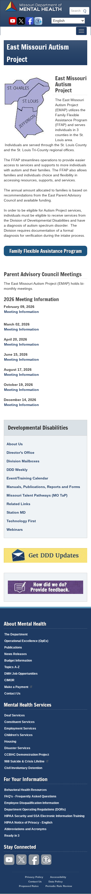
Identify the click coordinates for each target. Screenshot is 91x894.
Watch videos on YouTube (12, 21)
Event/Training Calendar (27, 478)
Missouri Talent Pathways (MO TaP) (37, 495)
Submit (84, 11)
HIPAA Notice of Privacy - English (28, 822)
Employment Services (20, 728)
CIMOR (9, 680)
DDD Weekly (17, 470)
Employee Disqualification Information (31, 803)
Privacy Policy (34, 877)
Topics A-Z (11, 667)
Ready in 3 (11, 835)
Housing (10, 741)
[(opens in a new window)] (45, 555)
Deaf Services (14, 715)
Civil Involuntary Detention (23, 768)
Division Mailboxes (23, 461)
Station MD (16, 512)
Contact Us (12, 693)
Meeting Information (21, 312)
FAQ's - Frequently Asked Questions (30, 796)
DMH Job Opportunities (21, 673)
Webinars (15, 529)
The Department (16, 634)
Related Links (18, 504)
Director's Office (20, 453)
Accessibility (38, 21)
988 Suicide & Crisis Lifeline (24, 761)
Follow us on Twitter (21, 21)
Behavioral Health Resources (25, 790)
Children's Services (18, 735)
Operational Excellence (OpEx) (26, 641)
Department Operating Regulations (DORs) (35, 809)
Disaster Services (17, 748)
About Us (15, 444)
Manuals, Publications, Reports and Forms (43, 487)
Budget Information (18, 660)
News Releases (15, 654)
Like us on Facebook (30, 21)
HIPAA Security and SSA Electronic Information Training (44, 816)
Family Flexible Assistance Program (45, 250)
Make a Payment (16, 687)
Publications (13, 647)
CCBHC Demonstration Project (26, 754)
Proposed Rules (29, 886)
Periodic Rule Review (59, 886)
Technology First (21, 521)
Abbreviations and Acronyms (25, 829)
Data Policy (56, 881)
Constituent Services (19, 722)
